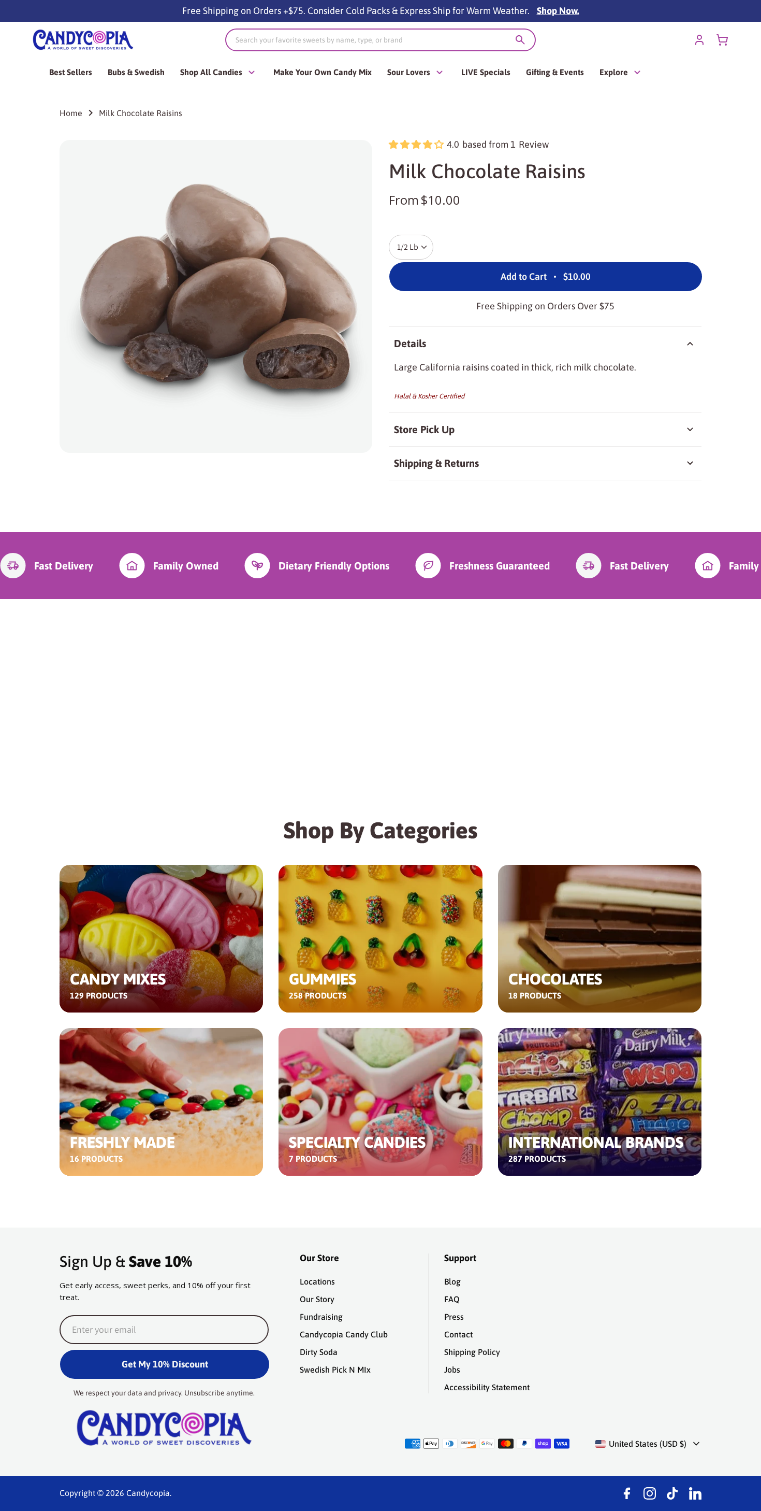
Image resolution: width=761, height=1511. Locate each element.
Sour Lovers (408, 72)
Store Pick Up (424, 429)
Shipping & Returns (436, 463)
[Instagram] (649, 1493)
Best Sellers (70, 72)
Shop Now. (558, 10)
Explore (613, 72)
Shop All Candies (211, 72)
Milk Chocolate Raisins (140, 113)
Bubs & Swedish (136, 72)
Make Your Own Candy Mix (322, 72)
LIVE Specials (485, 72)
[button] (416, 144)
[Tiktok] (672, 1493)
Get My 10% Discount (165, 1364)
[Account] (699, 40)
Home (71, 113)
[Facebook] (627, 1493)
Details (410, 343)
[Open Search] (520, 40)
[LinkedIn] (695, 1493)
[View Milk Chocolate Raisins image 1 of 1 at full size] (216, 296)
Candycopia (148, 1493)
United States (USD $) (647, 1443)
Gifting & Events (555, 72)
